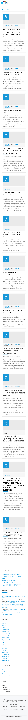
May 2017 (4, 623)
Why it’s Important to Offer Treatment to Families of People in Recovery (12, 585)
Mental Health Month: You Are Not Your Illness (12, 577)
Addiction (16, 25)
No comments (7, 27)
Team (10, 709)
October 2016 (5, 638)
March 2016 (5, 652)
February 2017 (5, 629)
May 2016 (4, 648)
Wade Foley (7, 25)
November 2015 (6, 660)
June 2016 (4, 646)
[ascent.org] (4, 2)
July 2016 (4, 644)
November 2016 (6, 636)
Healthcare (17, 188)
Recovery (4, 674)
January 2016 (5, 656)
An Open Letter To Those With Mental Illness (13, 610)
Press (5, 709)
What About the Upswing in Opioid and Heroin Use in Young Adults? (13, 150)
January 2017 (5, 631)
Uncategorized (6, 676)
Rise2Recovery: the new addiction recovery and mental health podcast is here (13, 596)
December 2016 (6, 633)
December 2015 (6, 658)
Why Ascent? (6, 706)
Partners (15, 709)
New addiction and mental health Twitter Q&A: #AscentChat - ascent (13, 605)
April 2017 (4, 625)
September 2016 (6, 640)
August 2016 (5, 642)
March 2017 (5, 627)
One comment (7, 189)
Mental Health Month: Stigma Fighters (12, 574)
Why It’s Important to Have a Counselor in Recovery (12, 234)
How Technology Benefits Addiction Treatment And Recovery (13, 601)
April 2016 (4, 650)
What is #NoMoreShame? (8, 582)
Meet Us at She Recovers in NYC (10, 580)
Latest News (22, 706)
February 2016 (5, 654)
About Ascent (14, 706)
